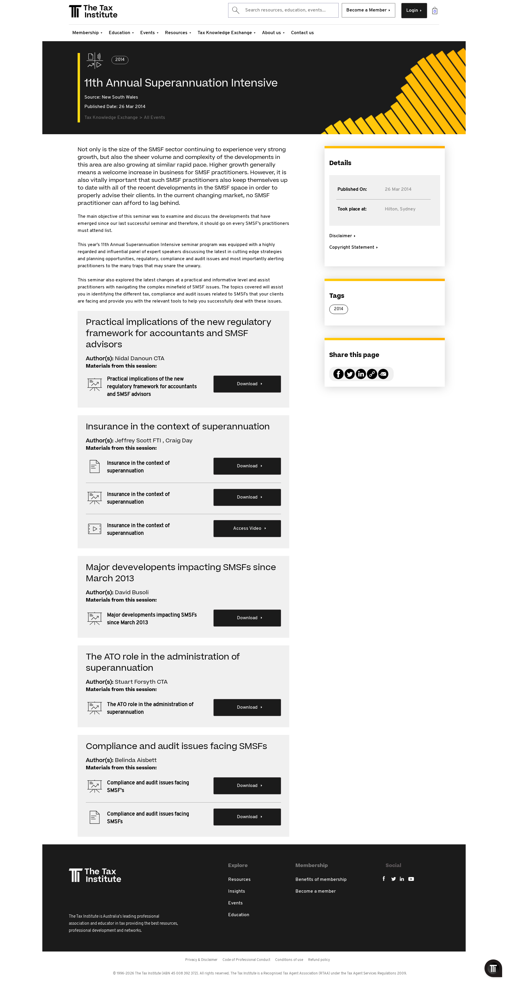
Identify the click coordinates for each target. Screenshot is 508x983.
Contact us (302, 33)
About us (271, 33)
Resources (176, 33)
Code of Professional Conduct (246, 960)
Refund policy (319, 960)
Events (147, 33)
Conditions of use (289, 960)
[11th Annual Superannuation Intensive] (372, 377)
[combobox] (283, 10)
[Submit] (235, 10)
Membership (85, 33)
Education (119, 33)
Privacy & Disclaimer (201, 960)
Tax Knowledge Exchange (225, 33)
